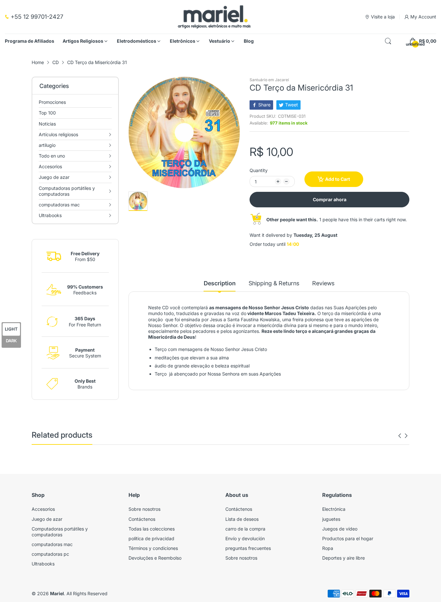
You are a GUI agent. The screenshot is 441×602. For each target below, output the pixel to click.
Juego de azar (47, 519)
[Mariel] (214, 16)
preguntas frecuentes (248, 548)
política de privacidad (151, 538)
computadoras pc (50, 554)
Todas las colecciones (151, 528)
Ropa (327, 548)
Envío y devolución (245, 538)
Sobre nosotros (144, 509)
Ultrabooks (43, 563)
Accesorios (43, 509)
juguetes (331, 519)
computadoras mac (52, 544)
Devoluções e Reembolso (154, 558)
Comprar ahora (329, 199)
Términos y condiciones (153, 548)
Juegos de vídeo (339, 528)
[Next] (399, 436)
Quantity (259, 170)
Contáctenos (141, 519)
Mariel (57, 593)
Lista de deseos (242, 519)
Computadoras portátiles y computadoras (60, 531)
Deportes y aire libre (343, 558)
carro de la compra (245, 528)
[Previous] (406, 436)
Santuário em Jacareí (269, 79)
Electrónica (333, 509)
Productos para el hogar (347, 538)
